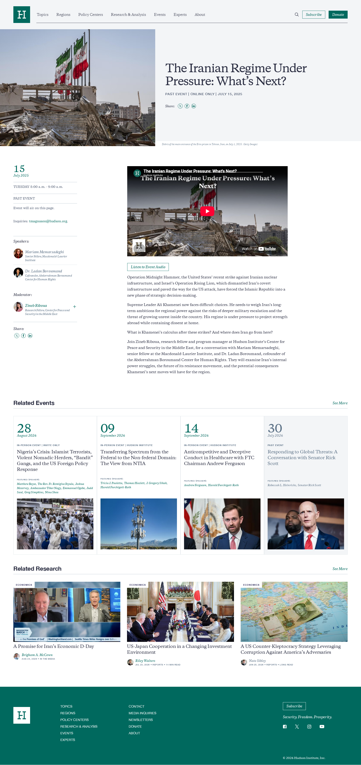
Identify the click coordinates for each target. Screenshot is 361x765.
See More (340, 403)
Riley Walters (145, 661)
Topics (42, 15)
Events (160, 15)
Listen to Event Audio (148, 267)
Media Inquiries (142, 713)
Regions (63, 15)
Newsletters (141, 720)
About (200, 15)
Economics (24, 584)
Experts (180, 15)
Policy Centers (90, 15)
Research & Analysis (128, 15)
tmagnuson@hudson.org (48, 221)
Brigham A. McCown (37, 655)
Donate (135, 726)
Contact (136, 706)
